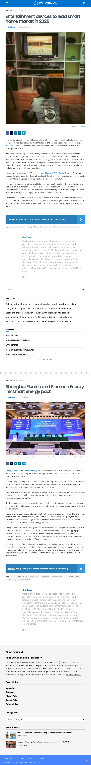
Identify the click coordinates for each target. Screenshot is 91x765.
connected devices (18, 227)
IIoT (37, 576)
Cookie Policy (12, 700)
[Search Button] (84, 3)
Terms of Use (12, 704)
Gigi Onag (11, 27)
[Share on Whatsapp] (19, 133)
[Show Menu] (7, 3)
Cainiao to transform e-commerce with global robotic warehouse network (41, 304)
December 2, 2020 (25, 397)
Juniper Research (34, 227)
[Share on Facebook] (7, 133)
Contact (10, 692)
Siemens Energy (30, 470)
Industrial (22, 380)
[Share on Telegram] (24, 133)
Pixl (39, 762)
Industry (14, 380)
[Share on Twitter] (11, 133)
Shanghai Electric (13, 470)
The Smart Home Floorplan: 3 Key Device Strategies (52, 173)
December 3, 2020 (25, 27)
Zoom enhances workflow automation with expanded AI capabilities (38, 313)
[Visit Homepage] (45, 3)
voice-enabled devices (71, 227)
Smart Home (25, 10)
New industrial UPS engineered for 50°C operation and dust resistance (39, 317)
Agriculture (12, 335)
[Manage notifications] (86, 760)
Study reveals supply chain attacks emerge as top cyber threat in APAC (40, 308)
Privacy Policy (12, 696)
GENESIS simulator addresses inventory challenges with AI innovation (38, 321)
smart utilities (24, 580)
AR (76, 126)
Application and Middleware (20, 350)
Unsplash (82, 126)
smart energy (12, 580)
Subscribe (10, 688)
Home (8, 10)
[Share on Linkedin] (15, 133)
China (31, 576)
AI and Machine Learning (18, 340)
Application (15, 10)
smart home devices (52, 227)
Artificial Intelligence (17, 354)
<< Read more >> (73, 674)
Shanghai (45, 576)
